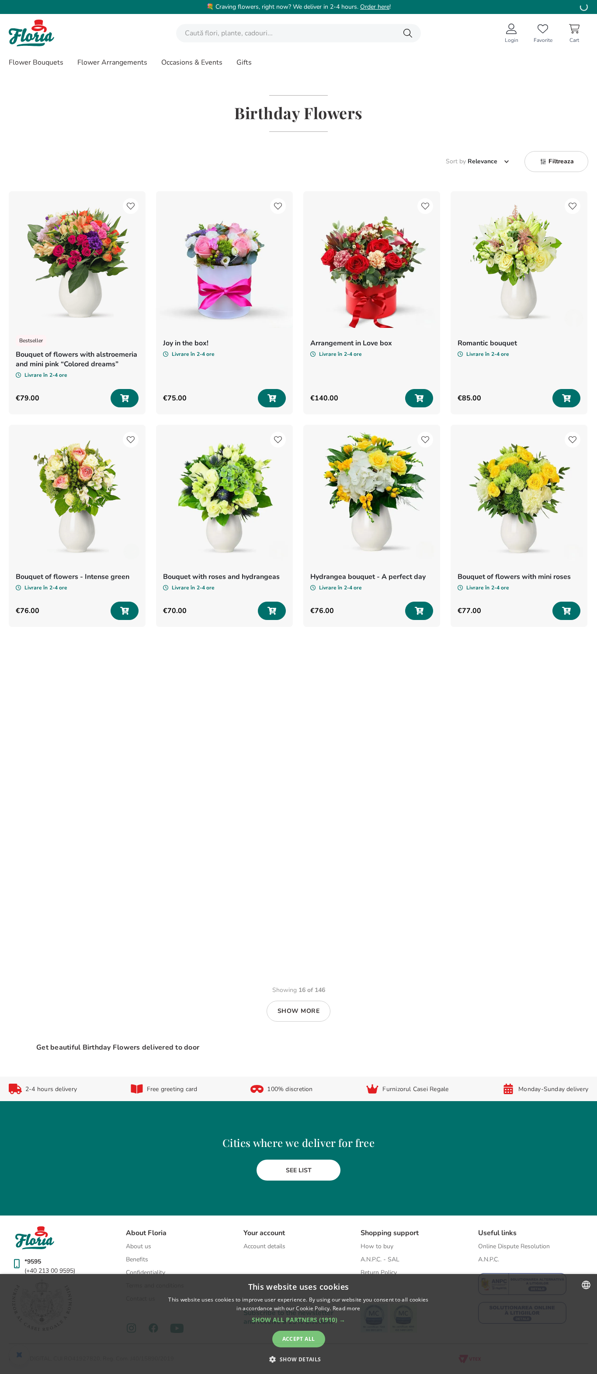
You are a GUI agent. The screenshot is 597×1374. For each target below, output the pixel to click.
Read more (347, 1308)
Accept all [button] (298, 1339)
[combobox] (298, 33)
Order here (374, 7)
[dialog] (298, 1324)
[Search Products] (407, 33)
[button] (556, 161)
